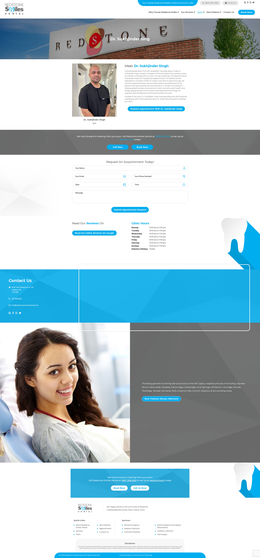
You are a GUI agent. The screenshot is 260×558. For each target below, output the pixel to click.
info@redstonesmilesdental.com (25, 305)
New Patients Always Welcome (161, 399)
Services (79, 531)
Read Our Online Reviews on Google (94, 233)
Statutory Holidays (140, 249)
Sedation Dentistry (132, 528)
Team (200, 12)
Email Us (231, 3)
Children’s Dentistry (165, 531)
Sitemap (148, 555)
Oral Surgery (162, 534)
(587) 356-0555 (211, 3)
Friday (134, 240)
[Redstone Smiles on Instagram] (250, 2)
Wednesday (137, 234)
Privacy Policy (125, 555)
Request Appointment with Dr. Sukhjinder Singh (156, 109)
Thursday (136, 237)
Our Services (187, 12)
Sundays (135, 246)
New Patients (213, 12)
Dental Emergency (131, 525)
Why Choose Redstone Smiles (163, 12)
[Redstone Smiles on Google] (245, 2)
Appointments (105, 528)
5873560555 (17, 299)
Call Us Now (140, 488)
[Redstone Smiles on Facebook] (247, 2)
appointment (126, 139)
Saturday (135, 243)
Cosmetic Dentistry (132, 532)
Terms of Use (138, 555)
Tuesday (135, 231)
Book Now (246, 12)
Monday (135, 228)
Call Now (118, 147)
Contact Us (228, 12)
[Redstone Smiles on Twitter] (253, 2)
